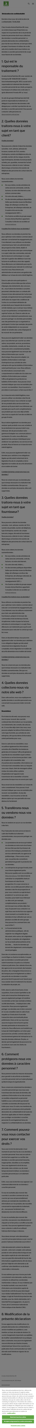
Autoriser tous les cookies (18, 1417)
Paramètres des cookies (18, 1425)
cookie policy (11, 1413)
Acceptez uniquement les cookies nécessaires (18, 1421)
